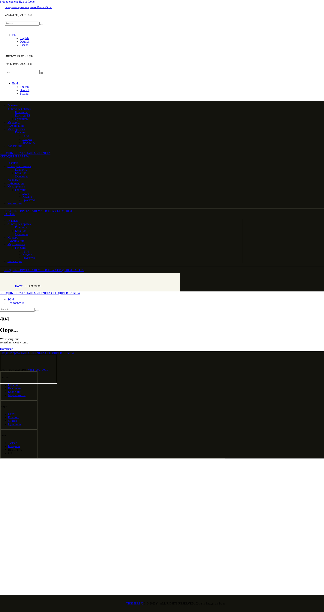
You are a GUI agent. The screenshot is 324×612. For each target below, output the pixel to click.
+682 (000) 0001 (38, 369)
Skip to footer (27, 1)
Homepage (6, 348)
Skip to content (9, 1)
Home (18, 286)
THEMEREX (134, 603)
